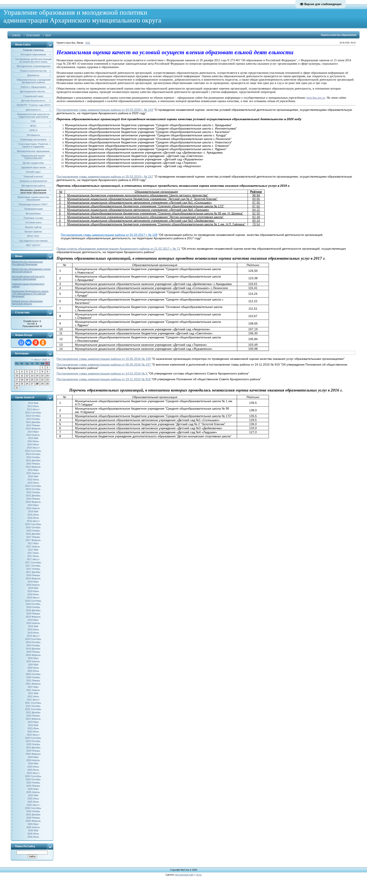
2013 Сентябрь (33, 412)
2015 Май (33, 476)
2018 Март (33, 581)
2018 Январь (33, 575)
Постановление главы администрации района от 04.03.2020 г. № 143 (104, 109)
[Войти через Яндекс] (35, 342)
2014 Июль (33, 444)
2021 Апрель (33, 690)
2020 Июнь (33, 667)
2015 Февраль (33, 467)
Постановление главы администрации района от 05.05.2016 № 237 (104, 364)
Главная (16, 35)
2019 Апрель (33, 623)
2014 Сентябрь (33, 451)
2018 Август (33, 597)
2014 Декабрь (33, 460)
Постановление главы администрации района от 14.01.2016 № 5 (102, 373)
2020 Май (33, 664)
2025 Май (33, 795)
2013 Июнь (33, 406)
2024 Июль (33, 770)
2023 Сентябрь (33, 738)
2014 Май (33, 438)
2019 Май (33, 626)
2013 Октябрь (33, 415)
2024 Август (33, 773)
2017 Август (33, 559)
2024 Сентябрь (33, 776)
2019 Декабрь (33, 648)
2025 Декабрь (33, 814)
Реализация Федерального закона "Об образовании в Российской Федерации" (30, 294)
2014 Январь (33, 425)
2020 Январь (33, 652)
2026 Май (33, 830)
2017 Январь (33, 537)
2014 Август (33, 447)
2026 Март (33, 824)
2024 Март (33, 757)
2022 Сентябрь (33, 709)
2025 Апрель (33, 792)
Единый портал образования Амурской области (27, 302)
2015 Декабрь (33, 495)
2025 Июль (33, 801)
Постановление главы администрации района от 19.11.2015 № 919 (103, 379)
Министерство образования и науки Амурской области (31, 270)
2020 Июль (33, 671)
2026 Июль (33, 837)
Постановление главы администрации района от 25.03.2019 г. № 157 (104, 176)
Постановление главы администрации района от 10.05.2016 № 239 (103, 358)
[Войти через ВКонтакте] (28, 342)
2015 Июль (33, 482)
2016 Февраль (33, 502)
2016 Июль (33, 518)
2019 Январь (33, 613)
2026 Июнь (33, 833)
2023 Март (33, 722)
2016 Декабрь (33, 533)
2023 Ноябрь (33, 744)
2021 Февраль (33, 683)
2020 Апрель (33, 661)
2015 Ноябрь (33, 492)
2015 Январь (33, 463)
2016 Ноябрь (33, 530)
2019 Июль (33, 632)
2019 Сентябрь (33, 639)
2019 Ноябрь (33, 645)
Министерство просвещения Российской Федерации (27, 263)
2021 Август (33, 699)
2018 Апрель (33, 585)
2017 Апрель (33, 546)
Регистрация (33, 35)
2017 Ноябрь (33, 569)
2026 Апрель (33, 827)
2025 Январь (33, 785)
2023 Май (33, 725)
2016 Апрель (33, 508)
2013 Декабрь (33, 422)
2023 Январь (33, 715)
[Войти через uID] (21, 342)
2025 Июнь (33, 798)
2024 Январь (33, 750)
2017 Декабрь (33, 572)
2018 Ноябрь (33, 607)
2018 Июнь (33, 591)
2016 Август (33, 521)
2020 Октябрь (33, 674)
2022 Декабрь (33, 712)
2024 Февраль (33, 754)
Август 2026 (40, 359)
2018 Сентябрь (33, 600)
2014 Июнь (33, 441)
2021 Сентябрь (33, 703)
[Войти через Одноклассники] (43, 342)
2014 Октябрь (33, 454)
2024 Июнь (33, 766)
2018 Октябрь (33, 604)
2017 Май (33, 549)
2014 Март (33, 431)
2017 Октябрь (33, 565)
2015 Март (33, 470)
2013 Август (33, 409)
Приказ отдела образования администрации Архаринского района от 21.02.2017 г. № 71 (118, 248)
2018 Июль (33, 594)
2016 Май (33, 511)
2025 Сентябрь (33, 808)
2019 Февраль (33, 616)
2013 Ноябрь (33, 419)
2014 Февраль (33, 428)
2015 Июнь (33, 479)
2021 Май (33, 693)
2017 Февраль (33, 540)
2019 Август (33, 636)
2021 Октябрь (33, 706)
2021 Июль (33, 696)
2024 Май (33, 763)
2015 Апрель (33, 473)
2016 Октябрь (33, 527)
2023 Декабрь (33, 747)
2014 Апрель (33, 435)
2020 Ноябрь (33, 677)
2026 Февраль (33, 821)
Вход (48, 35)
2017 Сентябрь (33, 562)
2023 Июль (33, 731)
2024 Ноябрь (33, 782)
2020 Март (33, 658)
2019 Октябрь (33, 642)
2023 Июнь (33, 728)
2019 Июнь (33, 629)
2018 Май (33, 588)
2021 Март (33, 687)
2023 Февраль (33, 719)
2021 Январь (33, 680)
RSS (87, 42)
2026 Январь (33, 817)
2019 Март (33, 620)
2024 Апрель (33, 760)
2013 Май (33, 403)
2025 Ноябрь (33, 811)
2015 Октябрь (33, 489)
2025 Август (33, 805)
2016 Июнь (33, 514)
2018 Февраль (33, 578)
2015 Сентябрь (33, 486)
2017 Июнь (33, 553)
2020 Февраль (33, 655)
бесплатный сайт (184, 874)
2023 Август (33, 734)
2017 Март (33, 543)
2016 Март (33, 505)
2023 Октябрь (33, 741)
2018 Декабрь (33, 610)
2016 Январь (33, 498)
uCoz (199, 874)
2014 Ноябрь (33, 457)
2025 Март (33, 789)
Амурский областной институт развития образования (28, 277)
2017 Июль (33, 556)
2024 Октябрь (33, 779)
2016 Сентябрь (33, 524)
